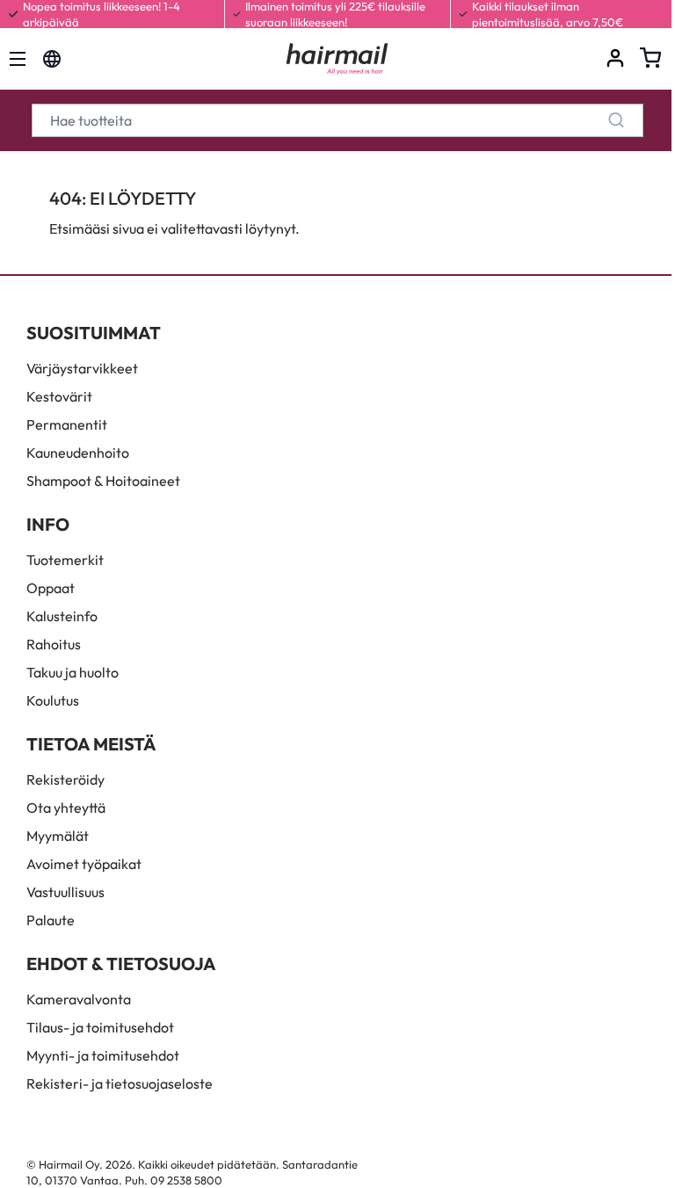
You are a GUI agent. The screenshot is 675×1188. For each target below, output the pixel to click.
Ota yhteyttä (65, 807)
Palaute (50, 920)
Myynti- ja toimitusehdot (102, 1055)
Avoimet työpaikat (84, 864)
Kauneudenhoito (77, 452)
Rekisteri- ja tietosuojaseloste (119, 1083)
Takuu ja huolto (72, 672)
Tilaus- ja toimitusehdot (100, 1027)
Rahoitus (53, 644)
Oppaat (50, 588)
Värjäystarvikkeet (82, 368)
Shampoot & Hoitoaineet (103, 480)
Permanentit (66, 424)
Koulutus (52, 700)
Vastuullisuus (65, 892)
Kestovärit (59, 396)
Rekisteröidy (65, 779)
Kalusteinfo (62, 616)
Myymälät (57, 835)
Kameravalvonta (78, 999)
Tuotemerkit (65, 560)
